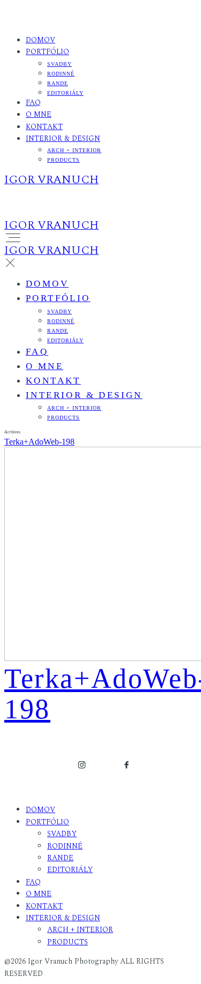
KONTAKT (44, 126)
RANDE (57, 83)
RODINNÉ (61, 74)
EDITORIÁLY (65, 93)
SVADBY (59, 64)
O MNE (38, 114)
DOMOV (40, 40)
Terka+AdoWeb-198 (39, 441)
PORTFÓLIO (47, 51)
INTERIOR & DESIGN (63, 138)
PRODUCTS (63, 160)
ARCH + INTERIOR (74, 150)
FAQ (33, 102)
